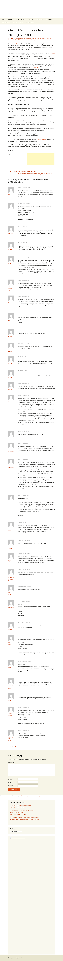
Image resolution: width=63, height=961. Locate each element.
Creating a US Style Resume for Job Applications (21, 810)
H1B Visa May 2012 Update (16, 812)
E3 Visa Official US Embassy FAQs (18, 814)
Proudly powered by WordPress (16, 957)
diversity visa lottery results (44, 38)
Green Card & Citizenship (18, 38)
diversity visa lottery (32, 38)
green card (23, 39)
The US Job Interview (15, 822)
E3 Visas (31, 19)
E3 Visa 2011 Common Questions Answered (20, 805)
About (3, 19)
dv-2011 (14, 39)
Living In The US (6, 22)
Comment (11, 762)
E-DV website (34, 67)
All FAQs (10, 19)
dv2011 (18, 39)
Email (10, 782)
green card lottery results (42, 39)
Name (10, 779)
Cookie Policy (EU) (20, 19)
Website (10, 785)
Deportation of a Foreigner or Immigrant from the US (36, 174)
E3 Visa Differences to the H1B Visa (18, 807)
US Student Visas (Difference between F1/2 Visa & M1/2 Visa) (25, 819)
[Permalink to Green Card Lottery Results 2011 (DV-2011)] (9, 38)
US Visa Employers (18, 22)
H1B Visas (49, 19)
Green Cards (40, 19)
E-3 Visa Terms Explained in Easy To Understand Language (24, 817)
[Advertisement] (34, 159)
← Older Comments (15, 747)
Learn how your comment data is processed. (33, 795)
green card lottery (30, 39)
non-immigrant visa (41, 139)
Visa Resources (31, 22)
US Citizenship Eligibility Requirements (22, 171)
